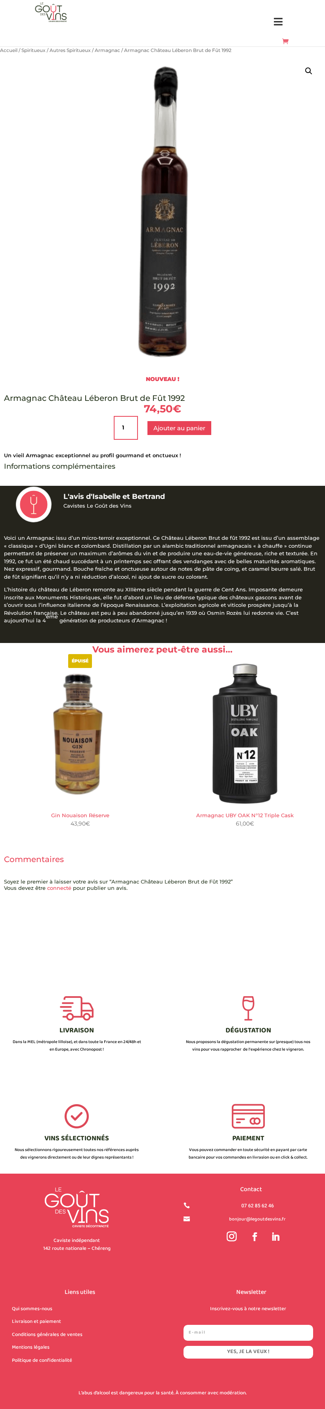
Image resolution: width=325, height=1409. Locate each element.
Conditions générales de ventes (47, 1334)
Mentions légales (31, 1347)
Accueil (8, 50)
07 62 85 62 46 (257, 1206)
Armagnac (107, 50)
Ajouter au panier (179, 428)
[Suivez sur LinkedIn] (275, 1236)
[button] (278, 22)
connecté (59, 888)
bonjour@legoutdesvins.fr (257, 1219)
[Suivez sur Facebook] (255, 1236)
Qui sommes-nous (32, 1309)
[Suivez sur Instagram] (231, 1237)
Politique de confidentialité (42, 1360)
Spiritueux (33, 50)
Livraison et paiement (36, 1321)
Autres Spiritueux (70, 50)
